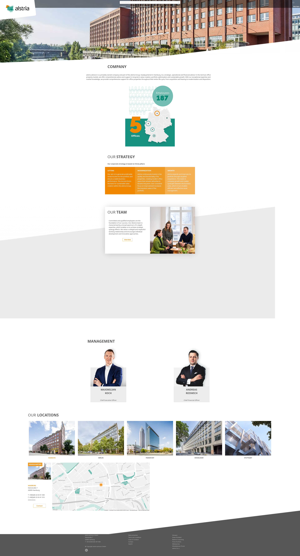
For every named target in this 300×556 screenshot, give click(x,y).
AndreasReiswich (192, 391)
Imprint (130, 544)
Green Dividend (176, 537)
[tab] (52, 440)
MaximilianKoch (108, 391)
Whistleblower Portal (178, 546)
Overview (127, 240)
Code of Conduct (133, 539)
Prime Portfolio (176, 542)
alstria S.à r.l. (176, 548)
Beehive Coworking (178, 539)
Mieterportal (176, 544)
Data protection (133, 535)
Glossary (174, 535)
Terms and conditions (134, 537)
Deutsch (296, 6)
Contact (39, 506)
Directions (31, 500)
